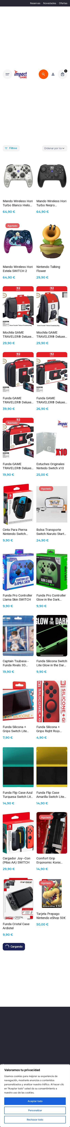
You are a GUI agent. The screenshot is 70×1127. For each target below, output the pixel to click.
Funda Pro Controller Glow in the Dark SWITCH (51, 597)
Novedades (49, 3)
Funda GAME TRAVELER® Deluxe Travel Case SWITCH (17, 466)
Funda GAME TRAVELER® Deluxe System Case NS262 (17, 400)
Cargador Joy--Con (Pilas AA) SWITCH (16, 860)
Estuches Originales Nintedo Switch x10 (50, 466)
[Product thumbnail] (18, 175)
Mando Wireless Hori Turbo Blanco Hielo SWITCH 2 (18, 203)
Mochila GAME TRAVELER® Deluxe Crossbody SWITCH (50, 334)
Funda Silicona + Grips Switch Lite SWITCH (15, 729)
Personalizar (35, 1110)
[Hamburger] (7, 74)
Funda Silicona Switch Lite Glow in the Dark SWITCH (51, 663)
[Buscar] (43, 74)
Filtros (13, 148)
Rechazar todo (35, 1119)
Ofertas (63, 3)
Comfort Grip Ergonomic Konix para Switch (48, 860)
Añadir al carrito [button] (18, 191)
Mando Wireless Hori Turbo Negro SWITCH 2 (51, 203)
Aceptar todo (35, 1101)
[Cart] (62, 74)
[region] (35, 1095)
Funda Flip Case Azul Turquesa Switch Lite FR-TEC (17, 794)
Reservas (35, 3)
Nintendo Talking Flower (48, 268)
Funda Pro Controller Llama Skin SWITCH (17, 597)
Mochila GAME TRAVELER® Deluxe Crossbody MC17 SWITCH (17, 334)
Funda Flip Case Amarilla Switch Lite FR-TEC (50, 794)
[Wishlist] (53, 74)
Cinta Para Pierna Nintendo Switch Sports (15, 531)
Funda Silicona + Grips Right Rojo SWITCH (48, 729)
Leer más (18, 256)
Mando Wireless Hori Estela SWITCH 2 (18, 268)
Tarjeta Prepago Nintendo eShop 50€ (51, 915)
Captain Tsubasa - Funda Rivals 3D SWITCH (16, 663)
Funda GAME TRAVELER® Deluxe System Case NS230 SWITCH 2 (51, 400)
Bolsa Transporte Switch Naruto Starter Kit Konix (51, 531)
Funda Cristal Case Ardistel (16, 926)
